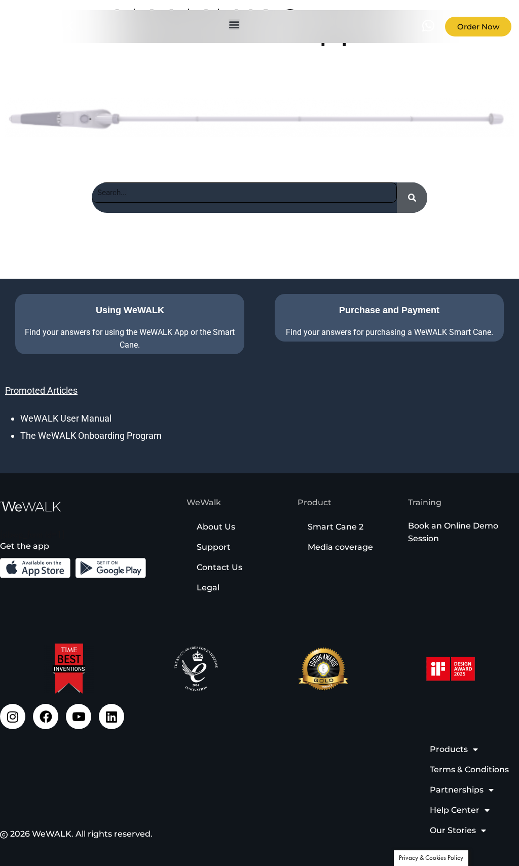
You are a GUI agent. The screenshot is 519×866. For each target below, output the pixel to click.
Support (214, 547)
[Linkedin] (111, 716)
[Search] (412, 197)
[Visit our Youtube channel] (78, 716)
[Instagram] (12, 716)
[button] (234, 24)
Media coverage (340, 547)
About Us (216, 527)
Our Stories (453, 830)
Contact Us (219, 567)
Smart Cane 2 (335, 527)
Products (449, 749)
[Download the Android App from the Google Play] (111, 568)
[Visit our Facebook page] (45, 716)
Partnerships (457, 790)
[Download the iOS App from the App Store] (35, 568)
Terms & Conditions (469, 769)
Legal (208, 587)
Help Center (454, 810)
